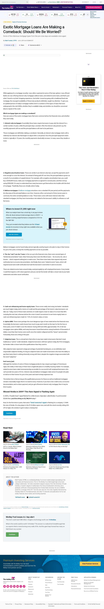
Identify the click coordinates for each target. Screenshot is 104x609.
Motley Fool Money (48, 595)
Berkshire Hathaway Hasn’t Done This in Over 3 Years (36, 467)
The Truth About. (16, 88)
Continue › (9, 413)
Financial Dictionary (76, 588)
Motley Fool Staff (39, 464)
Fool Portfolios (49, 590)
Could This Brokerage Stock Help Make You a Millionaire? (59, 467)
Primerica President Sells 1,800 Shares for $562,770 (12, 467)
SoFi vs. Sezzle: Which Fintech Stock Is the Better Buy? (12, 447)
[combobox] (14, 2)
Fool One (47, 592)
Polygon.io (22, 591)
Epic (46, 585)
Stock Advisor (48, 582)
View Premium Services (90, 564)
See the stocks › (14, 234)
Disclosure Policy (29, 604)
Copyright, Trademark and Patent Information (59, 604)
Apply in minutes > (88, 101)
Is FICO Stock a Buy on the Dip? (58, 446)
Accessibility (85, 2)
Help (101, 2)
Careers (30, 584)
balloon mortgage (25, 190)
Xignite (15, 591)
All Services (48, 580)
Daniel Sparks (38, 444)
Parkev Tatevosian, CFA (64, 444)
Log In (94, 2)
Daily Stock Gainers (93, 15)
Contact (30, 591)
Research (30, 586)
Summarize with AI (35, 45)
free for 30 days (25, 507)
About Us (30, 582)
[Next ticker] (87, 14)
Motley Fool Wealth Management (89, 583)
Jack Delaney (15, 464)
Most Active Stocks (93, 12)
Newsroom (31, 589)
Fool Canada (60, 584)
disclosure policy (36, 508)
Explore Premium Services (19, 22)
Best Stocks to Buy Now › (93, 7)
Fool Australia (60, 582)
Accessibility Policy (40, 604)
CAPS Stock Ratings (74, 581)
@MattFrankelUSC (34, 497)
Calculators (74, 586)
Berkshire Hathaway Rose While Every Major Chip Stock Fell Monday (35, 448)
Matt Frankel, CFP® (11, 40)
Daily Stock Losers (95, 17)
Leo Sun (60, 464)
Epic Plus (47, 587)
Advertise (30, 594)
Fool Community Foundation (91, 588)
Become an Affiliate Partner (91, 591)
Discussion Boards (75, 583)
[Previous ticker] (5, 14)
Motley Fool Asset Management (92, 580)
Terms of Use (8, 604)
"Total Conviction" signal (38, 402)
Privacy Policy (18, 604)
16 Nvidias (52, 520)
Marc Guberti (15, 444)
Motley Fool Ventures (89, 586)
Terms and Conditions (79, 604)
